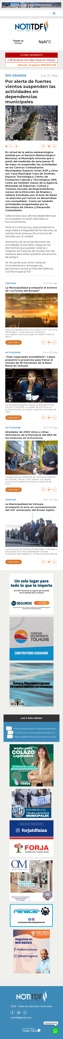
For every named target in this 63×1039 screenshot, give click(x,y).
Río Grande (15, 75)
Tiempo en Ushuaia (31, 42)
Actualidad (13, 352)
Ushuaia (10, 283)
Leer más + (13, 342)
